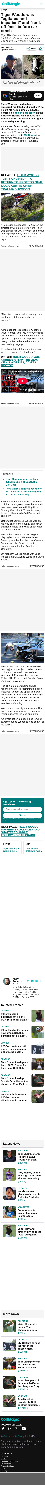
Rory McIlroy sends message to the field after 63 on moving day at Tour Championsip (24, 491)
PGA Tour (5, 1011)
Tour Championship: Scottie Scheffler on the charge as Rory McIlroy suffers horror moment (14, 1081)
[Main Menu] (41, 4)
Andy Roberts (7, 47)
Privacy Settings (7, 1466)
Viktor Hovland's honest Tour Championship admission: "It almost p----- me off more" (15, 1033)
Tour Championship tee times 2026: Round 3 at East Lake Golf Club (14, 1065)
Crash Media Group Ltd (15, 1436)
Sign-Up (4, 1471)
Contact (4, 1459)
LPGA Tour (23, 1207)
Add (38, 95)
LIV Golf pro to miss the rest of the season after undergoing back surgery (14, 1049)
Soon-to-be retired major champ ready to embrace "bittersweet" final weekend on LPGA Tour (29, 1213)
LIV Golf (5, 1043)
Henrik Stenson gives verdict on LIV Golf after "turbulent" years (29, 1194)
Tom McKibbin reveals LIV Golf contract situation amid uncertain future (15, 1097)
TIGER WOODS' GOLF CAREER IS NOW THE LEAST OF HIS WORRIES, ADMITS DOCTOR (21, 361)
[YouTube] (24, 1429)
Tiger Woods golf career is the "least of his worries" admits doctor (11, 849)
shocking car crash (24, 112)
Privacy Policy (11, 821)
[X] (17, 1429)
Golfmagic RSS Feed (9, 1461)
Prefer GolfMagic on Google (18, 93)
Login (3, 1468)
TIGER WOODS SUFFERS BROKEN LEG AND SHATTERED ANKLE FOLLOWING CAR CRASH (20, 831)
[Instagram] (10, 1429)
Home (4, 10)
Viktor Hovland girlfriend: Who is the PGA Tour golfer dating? (15, 1017)
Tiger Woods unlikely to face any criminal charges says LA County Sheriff (34, 849)
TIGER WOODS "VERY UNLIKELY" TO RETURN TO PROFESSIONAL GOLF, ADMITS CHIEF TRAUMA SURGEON (22, 182)
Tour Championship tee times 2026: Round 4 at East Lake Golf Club (22, 482)
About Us (4, 1456)
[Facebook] (3, 1429)
